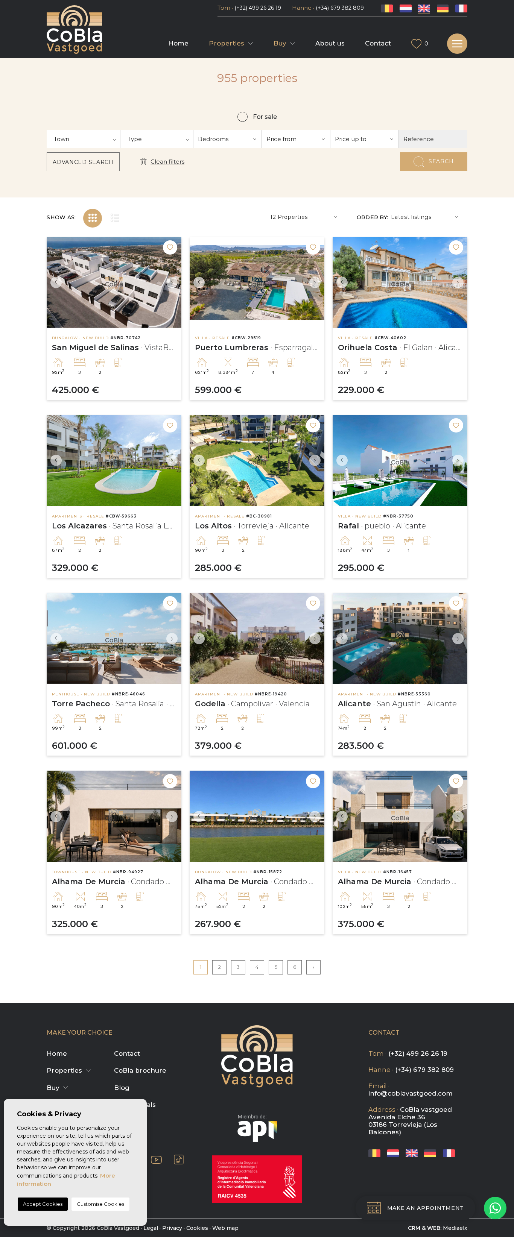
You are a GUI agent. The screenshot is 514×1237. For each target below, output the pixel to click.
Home (178, 43)
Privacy (172, 1228)
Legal (150, 1228)
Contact (378, 43)
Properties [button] (226, 43)
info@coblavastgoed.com (410, 1093)
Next (173, 282)
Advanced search (83, 162)
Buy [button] (280, 43)
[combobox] (83, 139)
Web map (225, 1228)
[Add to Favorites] (170, 247)
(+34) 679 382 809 (340, 8)
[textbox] (83, 139)
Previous (54, 282)
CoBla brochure (140, 1070)
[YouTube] (156, 1159)
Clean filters (167, 161)
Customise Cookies (100, 1204)
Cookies (197, 1228)
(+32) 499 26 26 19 (257, 8)
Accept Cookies (42, 1204)
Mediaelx (455, 1228)
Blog (121, 1087)
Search (441, 161)
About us (330, 43)
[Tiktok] (178, 1159)
